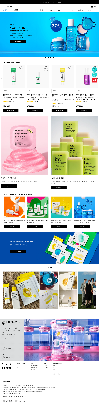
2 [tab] (47, 57)
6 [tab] (53, 57)
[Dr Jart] (6, 364)
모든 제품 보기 (34, 368)
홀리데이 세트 (17, 10)
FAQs (54, 376)
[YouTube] (7, 368)
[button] (95, 2)
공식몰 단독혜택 (34, 366)
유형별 (50, 10)
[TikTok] (9, 368)
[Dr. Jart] (7, 6)
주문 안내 (55, 370)
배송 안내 (55, 372)
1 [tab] (45, 57)
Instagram (19, 366)
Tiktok (18, 372)
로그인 (89, 6)
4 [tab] (50, 57)
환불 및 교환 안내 (57, 374)
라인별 (58, 10)
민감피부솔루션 (69, 10)
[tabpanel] (49, 34)
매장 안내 (33, 370)
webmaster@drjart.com (14, 393)
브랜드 (89, 10)
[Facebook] (3, 368)
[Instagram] (5, 368)
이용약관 (45, 366)
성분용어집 (80, 10)
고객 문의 (55, 366)
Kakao (18, 368)
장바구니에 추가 (10, 110)
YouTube (19, 370)
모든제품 (41, 10)
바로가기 (59, 2)
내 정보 (54, 368)
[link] (14, 76)
